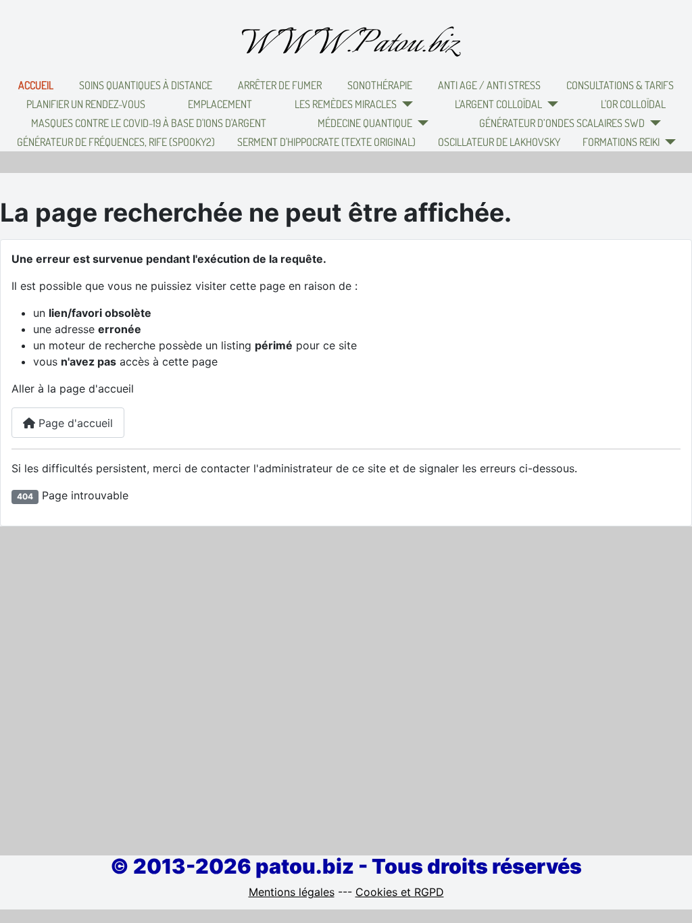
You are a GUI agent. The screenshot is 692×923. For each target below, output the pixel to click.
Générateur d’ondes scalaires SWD (562, 123)
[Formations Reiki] (668, 142)
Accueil (35, 85)
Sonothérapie (379, 85)
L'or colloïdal (633, 104)
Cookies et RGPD (399, 892)
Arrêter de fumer (280, 85)
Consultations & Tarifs (620, 85)
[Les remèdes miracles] (405, 104)
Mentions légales (292, 892)
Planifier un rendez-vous (85, 104)
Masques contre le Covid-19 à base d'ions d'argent (148, 123)
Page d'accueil (74, 423)
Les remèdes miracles (346, 104)
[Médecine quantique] (420, 123)
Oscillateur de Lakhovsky (499, 142)
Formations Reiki (621, 142)
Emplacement (220, 104)
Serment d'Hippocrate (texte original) (326, 142)
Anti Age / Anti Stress (489, 85)
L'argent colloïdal (498, 104)
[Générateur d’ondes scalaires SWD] (653, 123)
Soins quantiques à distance (145, 85)
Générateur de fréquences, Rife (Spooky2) (116, 142)
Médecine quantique (365, 123)
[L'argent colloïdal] (550, 104)
